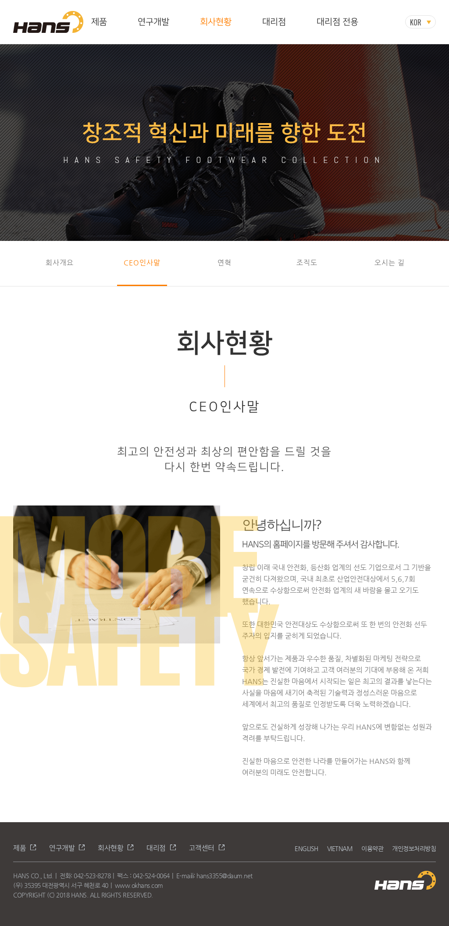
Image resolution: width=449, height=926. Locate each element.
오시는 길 (389, 262)
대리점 (274, 22)
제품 (99, 22)
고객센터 (201, 848)
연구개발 (153, 22)
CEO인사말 (142, 262)
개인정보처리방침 (414, 848)
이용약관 (372, 848)
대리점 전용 (337, 22)
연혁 (224, 262)
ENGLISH (306, 848)
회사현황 (216, 22)
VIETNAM (340, 848)
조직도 (306, 262)
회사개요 (60, 262)
